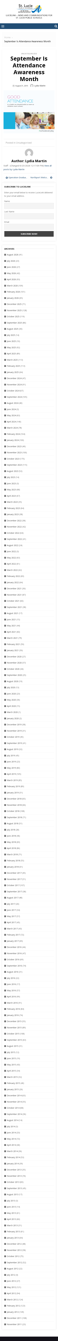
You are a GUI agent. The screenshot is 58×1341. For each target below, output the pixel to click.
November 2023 (14, 452)
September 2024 (14, 397)
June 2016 (11, 984)
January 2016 (13, 1015)
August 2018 (12, 823)
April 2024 (11, 421)
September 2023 (14, 464)
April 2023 (11, 495)
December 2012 (14, 1244)
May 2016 (11, 990)
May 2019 (11, 768)
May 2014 (11, 1138)
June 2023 (11, 483)
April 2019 (11, 774)
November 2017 (14, 879)
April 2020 (11, 706)
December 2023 (14, 446)
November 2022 (14, 526)
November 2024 (14, 384)
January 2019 (13, 792)
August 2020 (12, 681)
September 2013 (14, 1188)
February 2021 (13, 644)
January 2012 (13, 1312)
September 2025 (14, 322)
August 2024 (12, 403)
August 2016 (12, 971)
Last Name (9, 211)
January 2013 (13, 1237)
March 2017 (12, 928)
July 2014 (11, 1126)
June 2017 (11, 910)
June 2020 (11, 693)
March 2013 (12, 1225)
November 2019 (14, 730)
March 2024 (12, 427)
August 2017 (12, 897)
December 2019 (14, 724)
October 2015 (13, 1033)
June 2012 (11, 1281)
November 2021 (14, 594)
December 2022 (14, 520)
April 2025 (11, 353)
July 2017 (11, 904)
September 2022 (14, 539)
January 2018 (13, 866)
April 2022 (11, 563)
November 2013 (14, 1176)
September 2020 (14, 675)
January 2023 (13, 514)
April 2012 (11, 1293)
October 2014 (13, 1107)
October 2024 (13, 390)
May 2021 (11, 625)
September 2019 (14, 743)
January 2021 (13, 650)
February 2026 (13, 291)
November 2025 (14, 310)
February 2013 (13, 1231)
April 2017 (11, 922)
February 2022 (13, 576)
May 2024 (11, 415)
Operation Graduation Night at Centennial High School (18, 177)
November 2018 (14, 805)
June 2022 (11, 551)
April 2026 (11, 279)
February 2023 (13, 508)
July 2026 (11, 261)
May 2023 (11, 489)
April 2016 (11, 996)
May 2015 (11, 1064)
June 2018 (11, 835)
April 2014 (11, 1145)
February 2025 (13, 366)
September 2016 (14, 965)
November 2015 (14, 1027)
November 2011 (14, 1324)
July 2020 (11, 687)
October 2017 (13, 885)
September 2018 (14, 817)
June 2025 (11, 341)
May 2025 (11, 347)
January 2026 (13, 298)
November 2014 (14, 1101)
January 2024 (13, 440)
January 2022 (13, 582)
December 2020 (14, 656)
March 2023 (12, 502)
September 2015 (14, 1040)
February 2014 (13, 1157)
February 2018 (13, 860)
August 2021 (12, 613)
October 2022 (13, 533)
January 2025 (13, 372)
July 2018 (11, 829)
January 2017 (13, 941)
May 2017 (11, 916)
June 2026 (11, 267)
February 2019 (13, 786)
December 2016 (14, 947)
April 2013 (11, 1219)
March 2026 (12, 285)
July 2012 (11, 1274)
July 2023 (11, 477)
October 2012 (13, 1256)
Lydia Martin (39, 85)
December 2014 (14, 1095)
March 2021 (12, 638)
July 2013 (11, 1200)
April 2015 (11, 1070)
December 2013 (14, 1169)
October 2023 (13, 458)
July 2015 (11, 1052)
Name (7, 201)
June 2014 (11, 1132)
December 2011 (14, 1318)
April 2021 (11, 631)
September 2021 (14, 607)
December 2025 (14, 304)
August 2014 (12, 1120)
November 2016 (14, 953)
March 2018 (12, 854)
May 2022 (11, 557)
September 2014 (14, 1114)
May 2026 (11, 273)
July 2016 (11, 978)
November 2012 (14, 1250)
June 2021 (11, 619)
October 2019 (13, 737)
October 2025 (13, 316)
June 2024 (11, 409)
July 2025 (11, 335)
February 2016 (13, 1009)
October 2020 (13, 669)
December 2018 (14, 798)
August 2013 (12, 1194)
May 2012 (11, 1287)
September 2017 (14, 891)
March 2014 (12, 1151)
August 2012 (12, 1268)
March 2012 (12, 1299)
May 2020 (11, 699)
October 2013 (13, 1182)
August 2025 (12, 328)
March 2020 (12, 712)
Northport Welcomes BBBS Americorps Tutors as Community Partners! (41, 177)
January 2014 (13, 1163)
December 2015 (14, 1021)
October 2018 (13, 811)
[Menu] (3, 26)
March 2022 (12, 570)
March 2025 (12, 359)
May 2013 (11, 1213)
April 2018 (11, 848)
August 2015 (12, 1046)
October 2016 (13, 959)
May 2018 (11, 842)
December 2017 (14, 873)
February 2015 (13, 1083)
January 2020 (13, 718)
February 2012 (13, 1305)
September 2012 (14, 1262)
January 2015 (13, 1089)
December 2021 (14, 588)
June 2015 (11, 1058)
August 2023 (12, 471)
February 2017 (13, 934)
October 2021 (13, 601)
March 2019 (12, 780)
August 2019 (12, 749)
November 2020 (14, 662)
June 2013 (11, 1206)
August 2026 (12, 254)
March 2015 (12, 1077)
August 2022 (12, 545)
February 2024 (13, 434)
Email (6, 222)
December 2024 (14, 378)
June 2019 (11, 761)
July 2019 (11, 755)
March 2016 (12, 1002)
